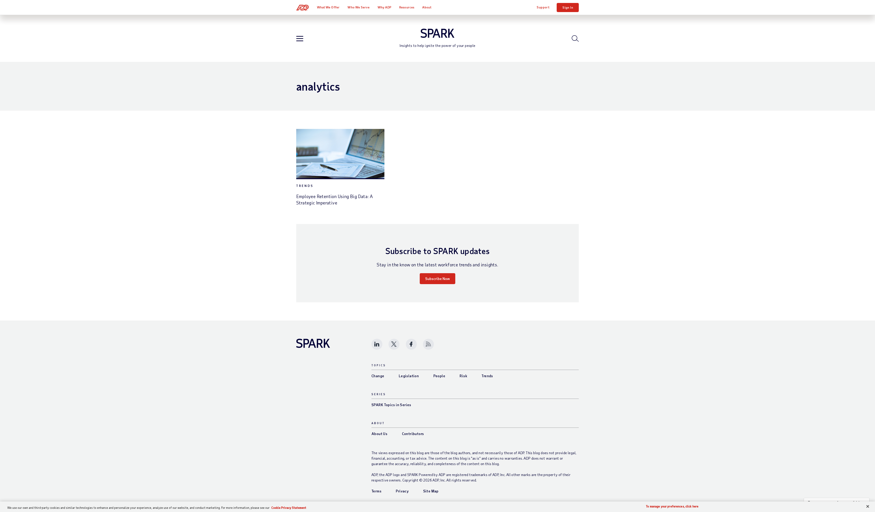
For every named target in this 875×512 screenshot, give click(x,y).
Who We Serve (358, 7)
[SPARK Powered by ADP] (437, 33)
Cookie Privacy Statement (288, 507)
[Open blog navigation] (299, 38)
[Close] (868, 507)
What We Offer (328, 7)
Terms (376, 491)
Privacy (402, 491)
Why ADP (384, 7)
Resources (406, 7)
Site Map (431, 491)
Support (543, 7)
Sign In (567, 7)
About (426, 7)
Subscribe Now (437, 278)
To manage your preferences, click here (672, 506)
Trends (305, 186)
